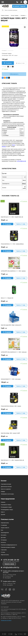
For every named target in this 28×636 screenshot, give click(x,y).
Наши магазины (5, 522)
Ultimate (4, 146)
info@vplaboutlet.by (11, 567)
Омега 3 (3, 512)
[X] (9, 78)
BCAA (13, 145)
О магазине (4, 549)
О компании (4, 525)
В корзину (9, 63)
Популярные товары (6, 504)
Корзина (21, 634)
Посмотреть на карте (6, 620)
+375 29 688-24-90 (21, 161)
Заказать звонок (9, 564)
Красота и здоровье (6, 489)
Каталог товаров (20, 6)
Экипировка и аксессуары (7, 494)
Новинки (3, 502)
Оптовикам (3, 540)
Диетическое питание (6, 486)
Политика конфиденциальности (9, 545)
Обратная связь (5, 554)
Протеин (3, 514)
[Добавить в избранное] (24, 27)
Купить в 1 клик (21, 63)
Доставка (3, 537)
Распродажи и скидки (6, 507)
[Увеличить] (14, 37)
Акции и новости (5, 527)
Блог (2, 530)
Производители (5, 532)
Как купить (3, 535)
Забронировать (14, 74)
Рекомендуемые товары (7, 509)
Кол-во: (4, 66)
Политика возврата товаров (8, 547)
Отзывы (3, 552)
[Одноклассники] (5, 78)
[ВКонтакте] (3, 78)
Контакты (3, 542)
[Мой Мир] (7, 78)
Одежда (3, 491)
